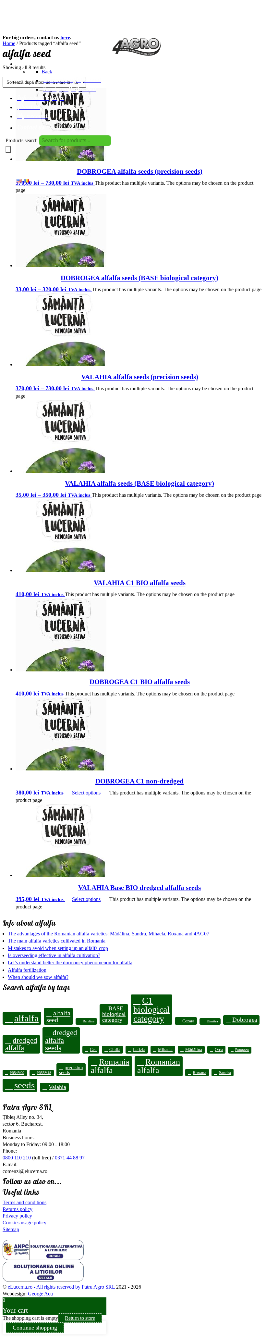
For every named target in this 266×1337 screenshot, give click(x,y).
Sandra (225, 1072)
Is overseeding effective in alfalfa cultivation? (54, 955)
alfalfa (26, 1018)
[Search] (8, 149)
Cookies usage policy (24, 1222)
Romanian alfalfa (158, 1066)
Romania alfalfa (110, 1066)
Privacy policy (17, 1215)
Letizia (139, 1049)
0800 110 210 (17, 1157)
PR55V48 (44, 1073)
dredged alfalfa (21, 1044)
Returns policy (17, 1209)
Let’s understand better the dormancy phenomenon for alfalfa (70, 962)
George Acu (40, 1293)
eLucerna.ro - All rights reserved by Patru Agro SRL (62, 1287)
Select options (86, 792)
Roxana (199, 1072)
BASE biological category (114, 1014)
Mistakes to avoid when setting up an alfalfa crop (58, 948)
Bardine (88, 1021)
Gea (93, 1049)
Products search (22, 140)
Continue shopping (35, 1327)
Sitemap (11, 1229)
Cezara (188, 1020)
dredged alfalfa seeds (61, 1040)
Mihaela (165, 1049)
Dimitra (212, 1021)
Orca (219, 1049)
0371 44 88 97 (70, 1157)
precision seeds (71, 1070)
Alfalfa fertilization (27, 970)
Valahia (57, 1087)
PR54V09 (17, 1073)
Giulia (114, 1049)
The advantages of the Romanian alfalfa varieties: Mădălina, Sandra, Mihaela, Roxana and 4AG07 (108, 933)
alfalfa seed (58, 1016)
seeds (24, 1085)
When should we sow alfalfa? (38, 977)
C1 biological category (151, 1009)
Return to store (80, 1318)
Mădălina (193, 1049)
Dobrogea (244, 1019)
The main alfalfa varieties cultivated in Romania (56, 940)
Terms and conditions (24, 1202)
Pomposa (242, 1050)
